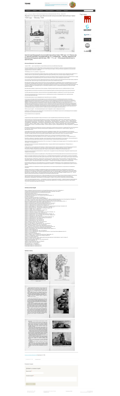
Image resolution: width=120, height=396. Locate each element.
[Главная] (27, 3)
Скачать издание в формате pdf (31, 355)
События (34, 10)
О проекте (28, 10)
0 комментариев (37, 359)
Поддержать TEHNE (69, 391)
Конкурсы (66, 10)
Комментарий (30, 375)
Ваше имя (29, 371)
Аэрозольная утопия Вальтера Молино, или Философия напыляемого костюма (56, 5)
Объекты (41, 10)
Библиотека (58, 10)
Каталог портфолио (50, 10)
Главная (26, 13)
